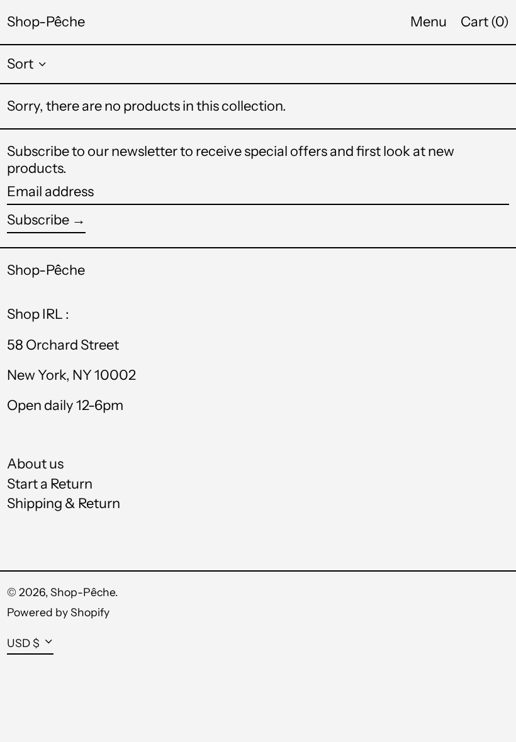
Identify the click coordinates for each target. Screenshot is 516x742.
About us (35, 463)
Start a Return (50, 483)
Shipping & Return (63, 503)
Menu (428, 21)
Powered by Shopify (58, 612)
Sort (20, 63)
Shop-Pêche (46, 21)
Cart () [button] (485, 21)
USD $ (23, 643)
